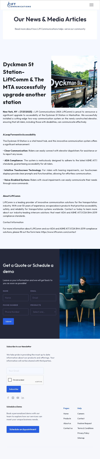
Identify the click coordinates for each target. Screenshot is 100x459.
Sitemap (81, 438)
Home (66, 413)
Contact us (68, 428)
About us (67, 423)
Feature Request (84, 423)
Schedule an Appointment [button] (23, 429)
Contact (80, 418)
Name (5, 291)
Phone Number (10, 305)
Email (33, 291)
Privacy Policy (83, 433)
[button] (91, 4)
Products (35, 305)
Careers (80, 413)
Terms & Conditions (85, 428)
